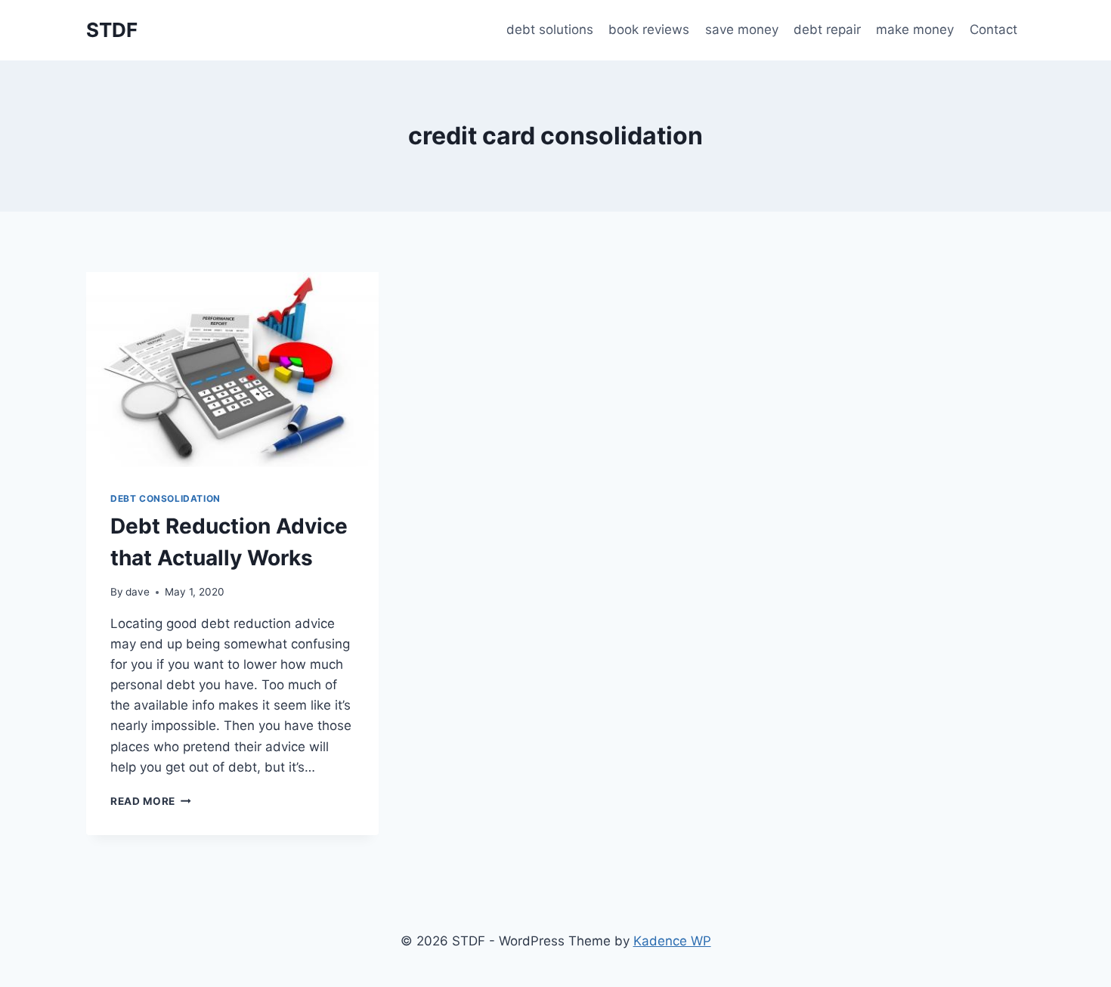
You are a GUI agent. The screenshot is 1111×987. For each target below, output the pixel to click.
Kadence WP (672, 940)
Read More (150, 801)
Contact (993, 29)
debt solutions (549, 29)
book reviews (648, 29)
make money (915, 29)
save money (741, 29)
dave (137, 592)
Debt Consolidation (165, 498)
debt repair (827, 29)
